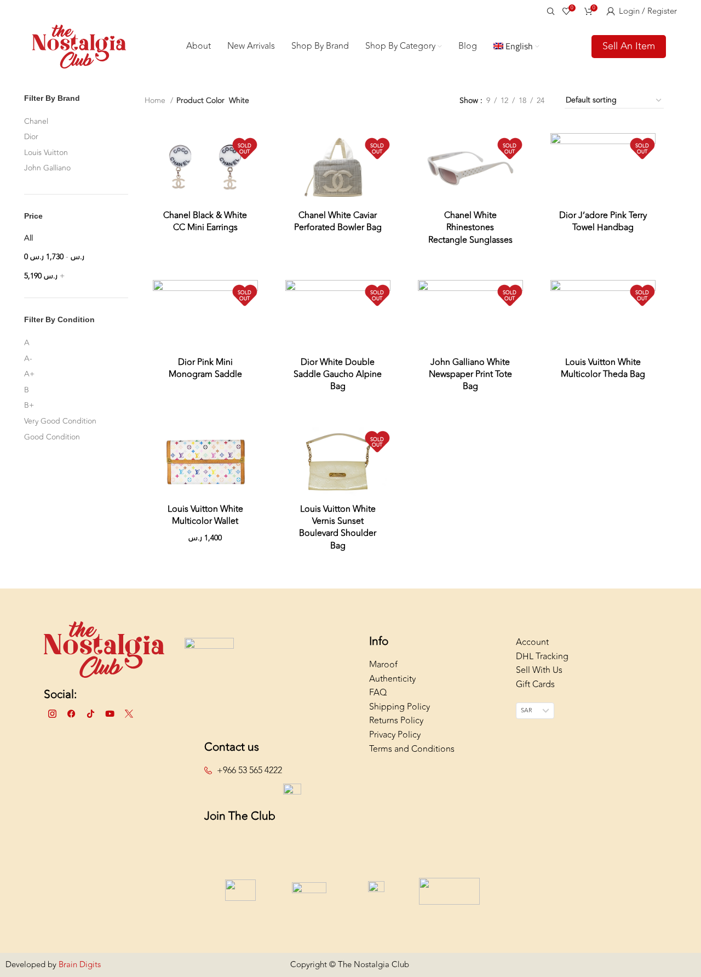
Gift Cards (535, 684)
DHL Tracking (542, 656)
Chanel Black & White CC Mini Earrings (205, 221)
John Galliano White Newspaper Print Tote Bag (470, 374)
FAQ (378, 692)
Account (532, 642)
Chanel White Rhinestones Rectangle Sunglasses (470, 228)
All (28, 238)
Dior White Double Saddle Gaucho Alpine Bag (338, 374)
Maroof (383, 664)
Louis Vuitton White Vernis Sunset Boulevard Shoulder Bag (337, 527)
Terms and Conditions (412, 749)
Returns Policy (396, 720)
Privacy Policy (395, 734)
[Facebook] (71, 714)
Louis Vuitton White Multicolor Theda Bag (603, 368)
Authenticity (392, 678)
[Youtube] (109, 714)
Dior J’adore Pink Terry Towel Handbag (603, 221)
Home (156, 100)
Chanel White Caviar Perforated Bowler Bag (338, 221)
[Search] (549, 11)
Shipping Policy (399, 706)
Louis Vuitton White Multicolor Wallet (205, 515)
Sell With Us (539, 670)
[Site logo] (79, 45)
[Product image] (205, 168)
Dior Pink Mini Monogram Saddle (205, 368)
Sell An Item (628, 46)
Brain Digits (78, 964)
